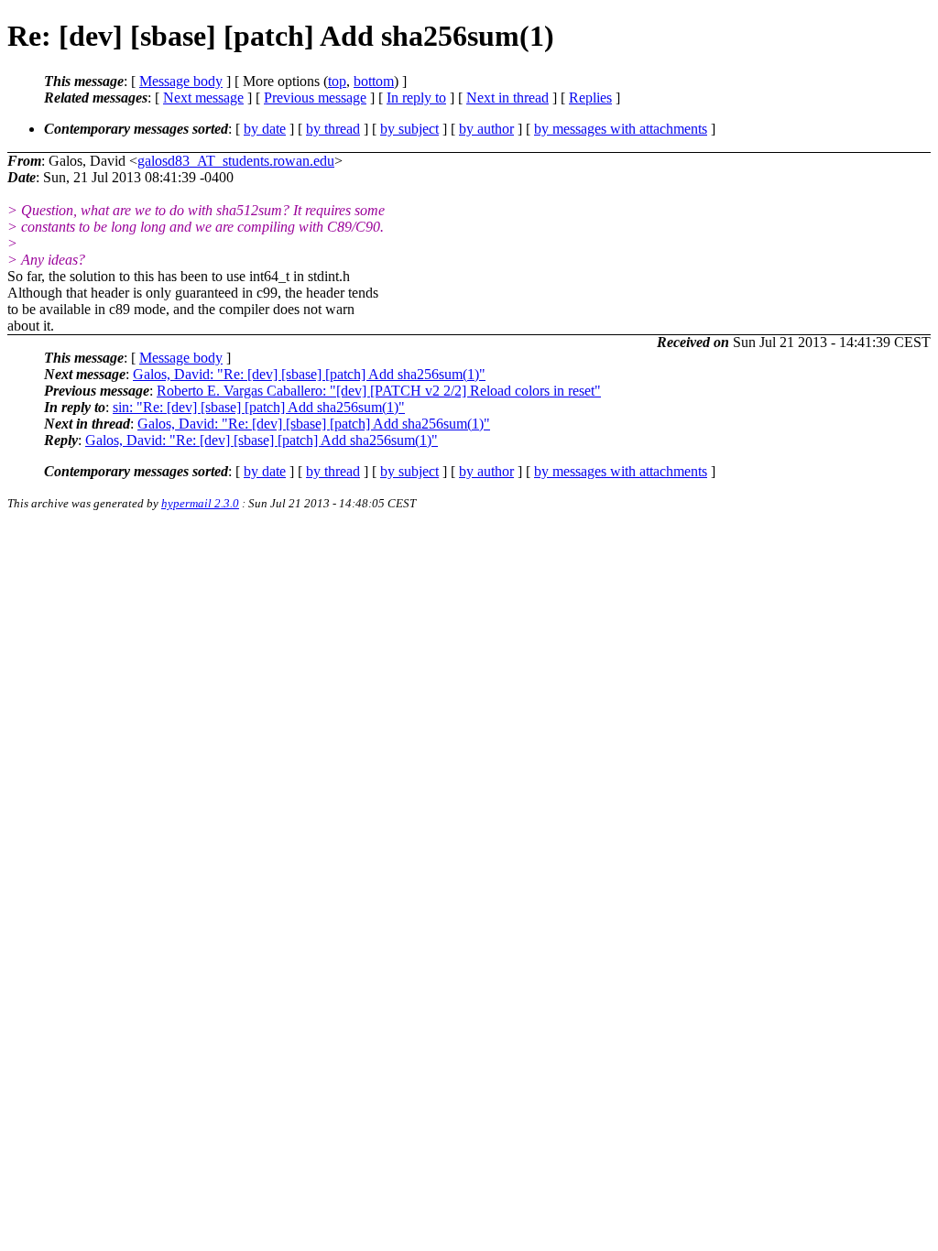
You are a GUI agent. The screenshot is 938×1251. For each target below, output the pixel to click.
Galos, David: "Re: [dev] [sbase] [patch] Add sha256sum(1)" (309, 374)
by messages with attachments (620, 128)
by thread (333, 128)
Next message (203, 97)
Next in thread (507, 97)
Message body (181, 81)
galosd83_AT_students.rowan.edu (235, 161)
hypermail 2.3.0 (200, 503)
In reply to (416, 97)
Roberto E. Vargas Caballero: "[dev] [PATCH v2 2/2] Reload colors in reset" (379, 390)
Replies (590, 97)
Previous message (315, 97)
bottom (374, 81)
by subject (409, 128)
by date (265, 128)
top (337, 81)
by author (486, 128)
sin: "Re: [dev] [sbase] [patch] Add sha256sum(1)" (259, 407)
